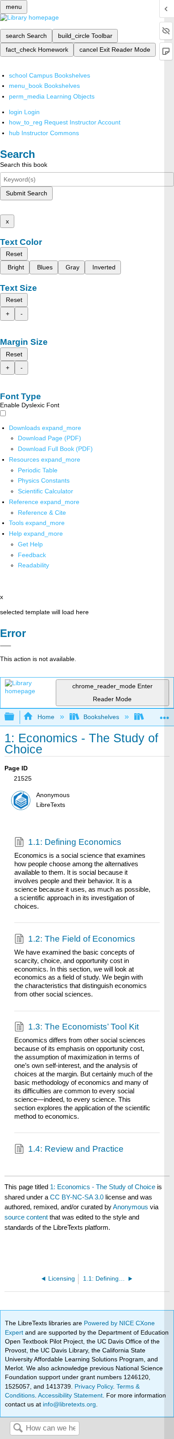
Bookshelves (101, 716)
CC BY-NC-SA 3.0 (77, 1197)
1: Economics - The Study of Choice (102, 1187)
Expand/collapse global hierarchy (15, 717)
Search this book (23, 164)
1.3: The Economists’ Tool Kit (83, 1026)
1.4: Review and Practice (76, 1149)
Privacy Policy (94, 1386)
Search (18, 1428)
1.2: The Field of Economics (81, 938)
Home (46, 716)
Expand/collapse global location (165, 714)
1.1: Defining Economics (74, 842)
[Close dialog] (5, 645)
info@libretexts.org (68, 1404)
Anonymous (130, 1207)
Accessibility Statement (70, 1395)
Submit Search (26, 193)
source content (26, 1217)
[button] (32, 554)
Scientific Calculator (45, 491)
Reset (14, 253)
